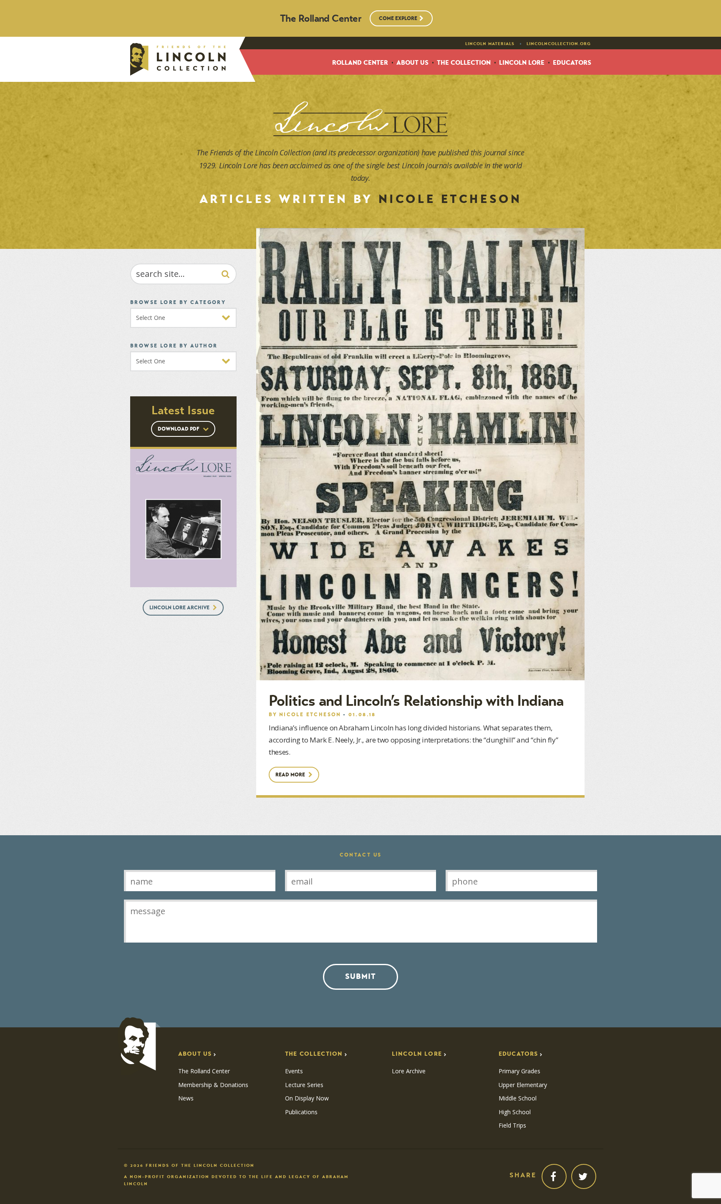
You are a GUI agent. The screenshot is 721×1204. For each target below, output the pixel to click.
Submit (360, 976)
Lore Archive (409, 1071)
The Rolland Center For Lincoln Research (178, 59)
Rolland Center (360, 63)
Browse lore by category (178, 302)
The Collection (464, 63)
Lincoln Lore (522, 63)
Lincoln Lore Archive (180, 607)
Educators (572, 63)
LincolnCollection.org (559, 44)
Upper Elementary (523, 1085)
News (186, 1098)
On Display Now (307, 1098)
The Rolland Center (204, 1071)
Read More (290, 774)
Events (294, 1071)
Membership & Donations (213, 1085)
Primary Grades (519, 1071)
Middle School (518, 1098)
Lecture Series (304, 1085)
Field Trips (512, 1125)
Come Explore (398, 18)
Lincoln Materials (489, 44)
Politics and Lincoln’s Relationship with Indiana (416, 701)
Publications (301, 1112)
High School (515, 1112)
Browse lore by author (173, 345)
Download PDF (179, 429)
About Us (412, 63)
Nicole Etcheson (310, 714)
